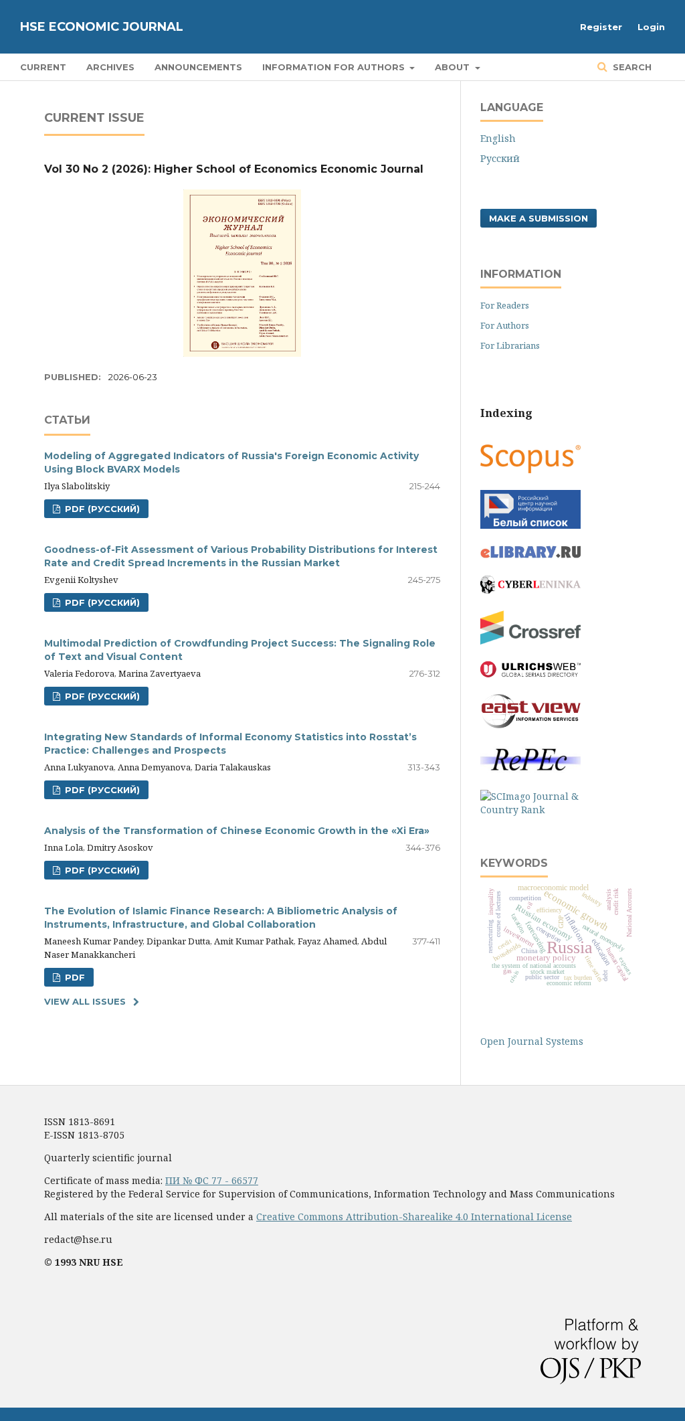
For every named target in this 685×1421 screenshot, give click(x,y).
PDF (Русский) (101, 508)
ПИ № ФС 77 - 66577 (211, 1180)
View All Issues (85, 1001)
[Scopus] (530, 469)
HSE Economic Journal (101, 26)
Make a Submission (538, 218)
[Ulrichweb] (530, 673)
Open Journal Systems (531, 1041)
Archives (110, 67)
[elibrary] (530, 554)
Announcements (198, 67)
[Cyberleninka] (530, 590)
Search (631, 67)
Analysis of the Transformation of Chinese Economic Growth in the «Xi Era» (236, 831)
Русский (500, 158)
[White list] (530, 525)
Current (43, 67)
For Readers (504, 305)
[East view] (530, 724)
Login (651, 26)
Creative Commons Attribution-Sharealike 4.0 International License (414, 1216)
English (498, 138)
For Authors (504, 325)
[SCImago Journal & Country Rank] (530, 809)
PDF (73, 977)
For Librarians (510, 345)
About (453, 67)
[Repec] (530, 769)
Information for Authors (334, 67)
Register (601, 26)
